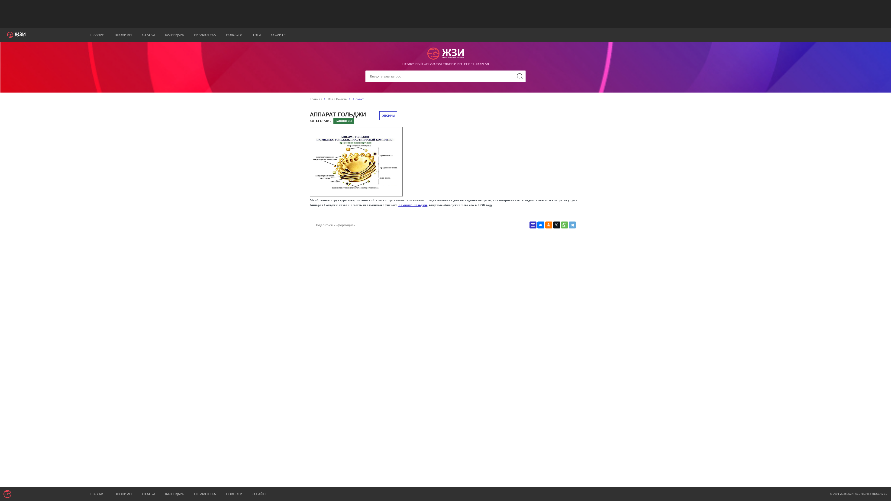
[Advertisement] (445, 14)
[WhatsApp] (564, 225)
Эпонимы (123, 35)
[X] (556, 225)
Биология (344, 121)
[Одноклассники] (548, 225)
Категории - (320, 121)
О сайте (278, 35)
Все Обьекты (337, 99)
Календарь (174, 35)
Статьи (148, 35)
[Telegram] (572, 225)
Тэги (256, 35)
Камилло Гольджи (412, 204)
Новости (234, 35)
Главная (97, 35)
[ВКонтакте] (540, 225)
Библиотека (205, 35)
